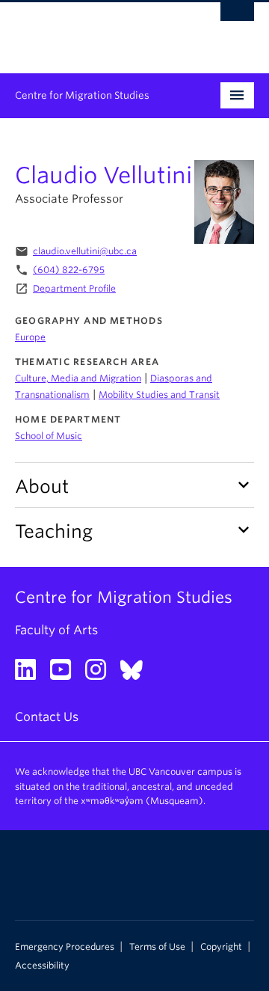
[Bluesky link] (137, 674)
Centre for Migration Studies (82, 95)
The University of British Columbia (98, 30)
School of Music (48, 435)
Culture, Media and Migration (78, 378)
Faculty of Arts (56, 630)
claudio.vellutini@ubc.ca (85, 251)
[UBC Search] (237, 18)
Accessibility (42, 965)
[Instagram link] (101, 674)
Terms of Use (157, 947)
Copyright (221, 947)
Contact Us (46, 717)
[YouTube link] (66, 674)
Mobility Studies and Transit (159, 394)
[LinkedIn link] (31, 674)
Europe (30, 337)
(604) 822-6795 (69, 269)
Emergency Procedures (64, 947)
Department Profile (74, 288)
